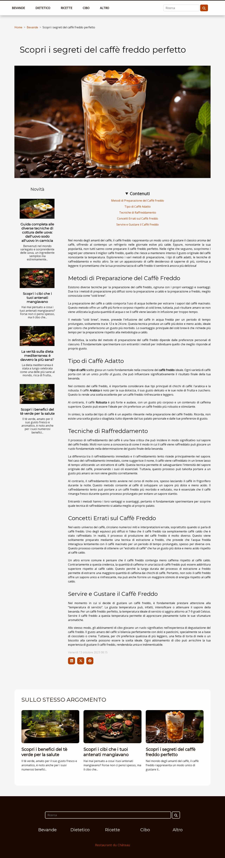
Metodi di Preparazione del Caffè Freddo (137, 200)
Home (18, 27)
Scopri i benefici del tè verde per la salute (37, 411)
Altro (104, 8)
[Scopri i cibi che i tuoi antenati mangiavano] (37, 278)
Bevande (18, 8)
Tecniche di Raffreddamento (137, 212)
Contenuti (140, 193)
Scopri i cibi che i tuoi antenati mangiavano (37, 297)
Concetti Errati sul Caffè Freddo (137, 218)
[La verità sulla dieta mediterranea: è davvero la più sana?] (37, 336)
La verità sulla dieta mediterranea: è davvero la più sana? (37, 355)
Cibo (86, 8)
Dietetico (43, 8)
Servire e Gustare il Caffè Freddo (137, 224)
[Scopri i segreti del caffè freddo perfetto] (175, 726)
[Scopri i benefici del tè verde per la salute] (37, 394)
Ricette (66, 8)
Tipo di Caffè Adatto (137, 206)
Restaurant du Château (112, 845)
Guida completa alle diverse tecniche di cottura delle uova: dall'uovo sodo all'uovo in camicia (37, 232)
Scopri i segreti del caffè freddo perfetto (170, 752)
